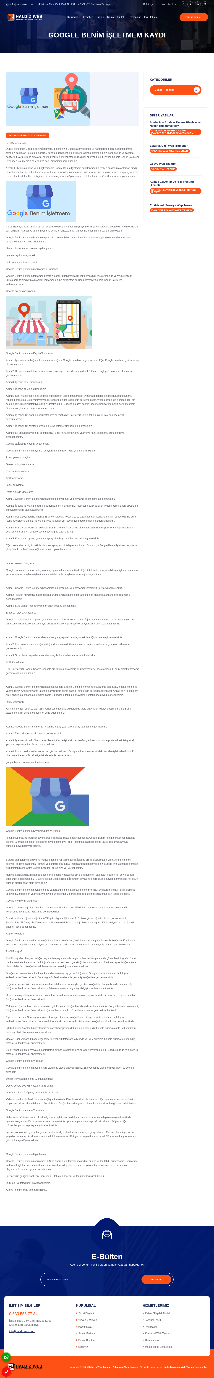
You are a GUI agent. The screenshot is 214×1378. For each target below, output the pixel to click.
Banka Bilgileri (86, 1340)
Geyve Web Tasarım (163, 163)
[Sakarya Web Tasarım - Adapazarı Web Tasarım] (25, 17)
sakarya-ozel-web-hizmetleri (169, 151)
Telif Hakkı (151, 1326)
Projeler (101, 17)
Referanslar (134, 17)
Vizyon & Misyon (87, 1320)
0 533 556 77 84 (23, 1314)
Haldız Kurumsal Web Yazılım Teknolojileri (185, 1367)
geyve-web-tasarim (163, 169)
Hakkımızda (84, 1326)
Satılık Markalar (87, 1333)
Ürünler (111, 17)
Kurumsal (72, 17)
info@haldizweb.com (21, 4)
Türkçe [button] (150, 4)
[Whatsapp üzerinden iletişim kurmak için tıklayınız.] (6, 1356)
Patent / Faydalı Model (157, 1313)
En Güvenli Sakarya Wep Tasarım (172, 205)
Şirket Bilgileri (86, 1313)
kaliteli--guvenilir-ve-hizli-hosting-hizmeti (173, 191)
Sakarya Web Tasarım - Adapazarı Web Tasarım (113, 1367)
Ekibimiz (83, 1347)
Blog (145, 17)
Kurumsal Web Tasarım (158, 1333)
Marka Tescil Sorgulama (158, 1347)
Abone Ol (156, 1279)
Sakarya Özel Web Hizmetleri (169, 145)
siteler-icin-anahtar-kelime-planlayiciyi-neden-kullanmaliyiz (172, 131)
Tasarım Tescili (153, 1320)
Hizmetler (87, 17)
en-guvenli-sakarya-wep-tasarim (171, 210)
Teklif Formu (193, 17)
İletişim (153, 17)
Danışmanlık (152, 1340)
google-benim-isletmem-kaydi (27, 135)
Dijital (120, 17)
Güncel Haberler (18, 143)
